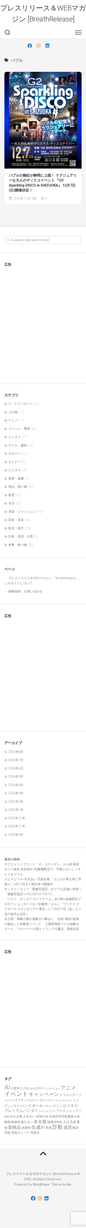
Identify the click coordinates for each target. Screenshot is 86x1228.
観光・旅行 (16, 528)
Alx (69, 1184)
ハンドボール (32, 1105)
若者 (48, 1127)
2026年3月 (15, 793)
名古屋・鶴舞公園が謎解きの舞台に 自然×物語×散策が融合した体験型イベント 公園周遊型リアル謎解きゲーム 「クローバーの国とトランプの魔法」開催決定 (41, 924)
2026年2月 (15, 801)
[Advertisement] (43, 323)
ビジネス (14, 470)
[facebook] (29, 46)
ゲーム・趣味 (17, 445)
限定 (76, 1127)
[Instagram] (38, 46)
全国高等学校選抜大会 (64, 1116)
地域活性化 (54, 1122)
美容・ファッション (22, 511)
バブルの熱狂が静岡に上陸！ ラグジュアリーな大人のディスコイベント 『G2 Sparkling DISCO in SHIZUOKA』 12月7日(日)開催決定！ (43, 182)
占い (30, 1122)
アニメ (13, 420)
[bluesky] (56, 45)
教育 (11, 495)
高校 (7, 1132)
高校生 (35, 1132)
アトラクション (51, 1088)
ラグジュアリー (47, 1111)
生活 (11, 503)
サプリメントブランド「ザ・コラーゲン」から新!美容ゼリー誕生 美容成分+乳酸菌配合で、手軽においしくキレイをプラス (42, 869)
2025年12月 (16, 818)
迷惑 (68, 1127)
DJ (22, 1088)
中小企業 (16, 1116)
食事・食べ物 (17, 544)
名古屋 (40, 1121)
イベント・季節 (19, 428)
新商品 (14, 1127)
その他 (13, 412)
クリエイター (69, 1095)
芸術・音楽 (16, 520)
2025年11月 (16, 826)
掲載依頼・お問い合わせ (25, 591)
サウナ (19, 1100)
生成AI (38, 1127)
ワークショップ (67, 1111)
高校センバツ (20, 1132)
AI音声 (15, 1088)
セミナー (14, 462)
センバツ (46, 1100)
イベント (16, 1094)
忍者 (73, 1122)
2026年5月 (15, 776)
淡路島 (26, 1127)
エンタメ (14, 437)
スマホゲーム (32, 1100)
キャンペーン (44, 1094)
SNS (39, 1088)
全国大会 (42, 1116)
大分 (66, 1122)
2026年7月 (15, 760)
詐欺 (57, 1127)
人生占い (29, 1116)
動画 (7, 1122)
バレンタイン (53, 1106)
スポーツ (14, 453)
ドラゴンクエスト (62, 1100)
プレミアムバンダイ (21, 1110)
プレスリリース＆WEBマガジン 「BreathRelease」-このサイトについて (42, 580)
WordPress (41, 1184)
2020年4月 (15, 834)
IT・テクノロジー (20, 404)
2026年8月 (15, 752)
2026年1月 (15, 809)
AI (7, 1087)
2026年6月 (15, 768)
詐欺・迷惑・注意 (20, 536)
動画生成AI (18, 1122)
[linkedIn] (47, 46)
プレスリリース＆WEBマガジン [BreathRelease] (43, 13)
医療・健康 (16, 478)
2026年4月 (15, 785)
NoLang (30, 1088)
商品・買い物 (17, 486)
